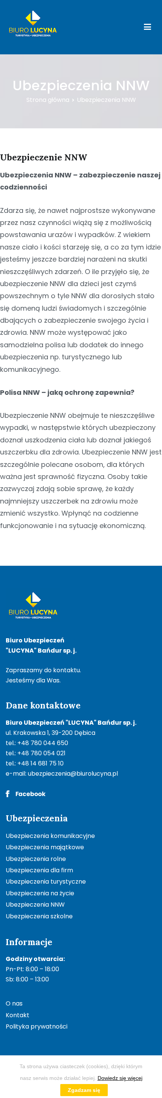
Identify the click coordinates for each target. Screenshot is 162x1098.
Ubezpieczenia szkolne (39, 916)
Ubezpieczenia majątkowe (45, 847)
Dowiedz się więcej (120, 1078)
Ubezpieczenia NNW (35, 904)
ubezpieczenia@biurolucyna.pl (73, 773)
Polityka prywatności (36, 1026)
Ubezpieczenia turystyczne (46, 881)
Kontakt (17, 1015)
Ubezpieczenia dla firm (39, 870)
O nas (14, 1003)
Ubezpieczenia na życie (40, 893)
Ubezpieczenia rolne (36, 859)
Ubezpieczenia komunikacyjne (50, 836)
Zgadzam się (84, 1090)
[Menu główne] (147, 27)
